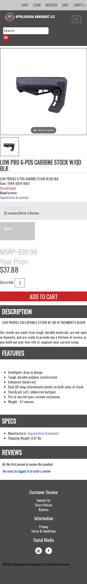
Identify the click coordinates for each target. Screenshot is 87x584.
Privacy (43, 526)
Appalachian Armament (14, 197)
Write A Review (29, 213)
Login (37, 5)
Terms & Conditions (43, 531)
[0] (6, 208)
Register (51, 5)
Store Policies (43, 505)
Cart (25, 5)
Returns (44, 509)
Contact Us (43, 500)
